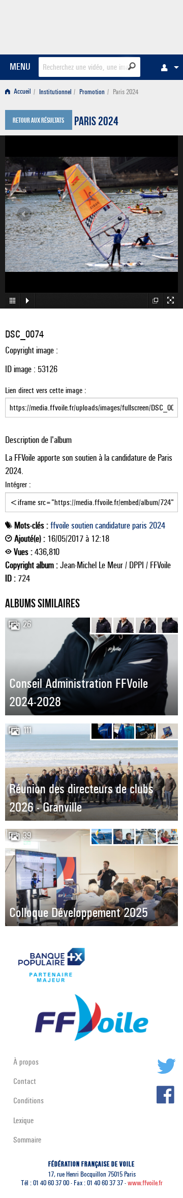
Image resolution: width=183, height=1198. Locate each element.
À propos (26, 1062)
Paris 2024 (96, 123)
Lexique (23, 1120)
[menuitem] (167, 67)
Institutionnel (55, 92)
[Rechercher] (132, 66)
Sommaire (27, 1140)
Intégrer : (18, 484)
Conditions (28, 1100)
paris (139, 525)
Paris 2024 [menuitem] (125, 92)
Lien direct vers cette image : (45, 390)
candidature (112, 525)
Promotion (92, 92)
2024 (157, 525)
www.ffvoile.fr (145, 1183)
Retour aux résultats (38, 121)
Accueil (21, 92)
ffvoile (59, 525)
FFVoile (130, 25)
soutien (82, 525)
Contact (24, 1081)
